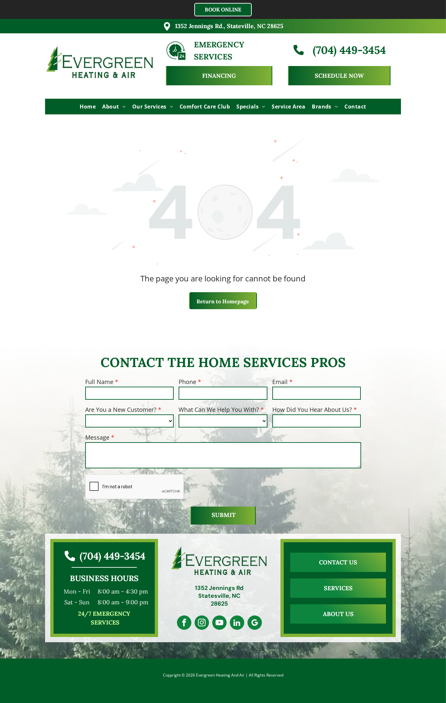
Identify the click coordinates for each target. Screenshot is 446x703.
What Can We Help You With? (219, 409)
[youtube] (219, 623)
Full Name (99, 382)
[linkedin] (237, 623)
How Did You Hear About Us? (312, 409)
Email (280, 382)
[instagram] (202, 623)
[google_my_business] (254, 623)
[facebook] (184, 623)
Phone (187, 382)
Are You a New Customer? (120, 409)
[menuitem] (87, 106)
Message (97, 437)
